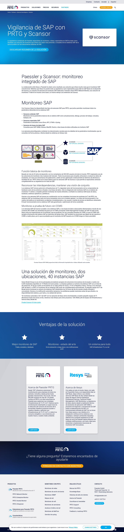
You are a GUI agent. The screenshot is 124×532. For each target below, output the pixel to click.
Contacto (97, 2)
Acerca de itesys (74, 387)
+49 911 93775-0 (99, 499)
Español (113, 2)
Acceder (104, 2)
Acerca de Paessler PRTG (41, 387)
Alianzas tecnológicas (22, 12)
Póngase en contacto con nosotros (62, 466)
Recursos (55, 7)
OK (106, 527)
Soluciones (36, 7)
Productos (25, 7)
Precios (46, 7)
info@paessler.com (100, 495)
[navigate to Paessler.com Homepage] (13, 7)
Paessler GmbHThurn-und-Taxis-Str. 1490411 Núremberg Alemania (103, 490)
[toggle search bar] (114, 7)
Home (9, 12)
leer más (33, 430)
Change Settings (90, 527)
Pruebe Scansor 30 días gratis (31, 302)
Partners (65, 7)
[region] (62, 527)
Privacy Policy (73, 527)
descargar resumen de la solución (28, 50)
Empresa (89, 2)
